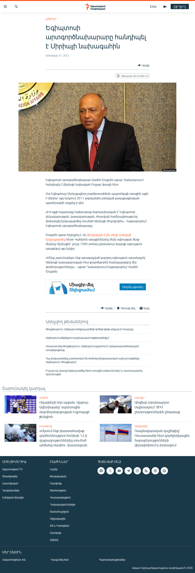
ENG (153, 6)
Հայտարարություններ (112, 559)
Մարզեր (140, 397)
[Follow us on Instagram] (137, 470)
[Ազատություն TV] (165, 7)
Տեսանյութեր (10, 476)
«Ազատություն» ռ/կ (13, 559)
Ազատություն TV (12, 469)
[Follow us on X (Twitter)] (110, 470)
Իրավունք (45, 426)
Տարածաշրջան (59, 511)
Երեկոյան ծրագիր (13, 497)
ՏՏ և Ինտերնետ (59, 525)
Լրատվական (10, 483)
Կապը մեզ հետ (60, 559)
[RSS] (146, 470)
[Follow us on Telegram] (128, 470)
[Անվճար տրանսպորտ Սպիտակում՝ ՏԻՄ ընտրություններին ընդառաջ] (116, 404)
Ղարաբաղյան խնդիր (62, 504)
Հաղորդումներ (10, 490)
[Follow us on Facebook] (101, 470)
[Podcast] (155, 470)
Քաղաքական (58, 476)
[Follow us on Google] (164, 470)
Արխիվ (54, 539)
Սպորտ (43, 397)
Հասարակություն (60, 497)
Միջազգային (57, 518)
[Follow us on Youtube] (119, 470)
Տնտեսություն (58, 490)
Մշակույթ (55, 532)
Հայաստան (141, 426)
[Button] (143, 65)
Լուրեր (51, 19)
